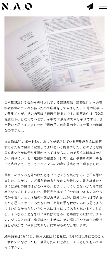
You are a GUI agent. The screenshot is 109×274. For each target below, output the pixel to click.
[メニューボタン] (102, 6)
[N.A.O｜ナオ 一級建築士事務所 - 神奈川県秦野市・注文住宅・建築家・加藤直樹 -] (17, 6)
